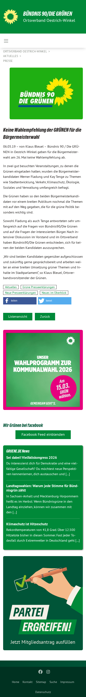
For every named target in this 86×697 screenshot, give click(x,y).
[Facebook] (40, 672)
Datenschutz (43, 692)
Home (15, 682)
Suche (53, 682)
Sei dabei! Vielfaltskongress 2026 (31, 457)
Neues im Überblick (54, 293)
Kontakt (28, 682)
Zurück (45, 316)
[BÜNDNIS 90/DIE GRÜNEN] (10, 16)
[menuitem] (15, 682)
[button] (20, 300)
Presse (8, 61)
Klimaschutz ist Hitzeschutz (27, 524)
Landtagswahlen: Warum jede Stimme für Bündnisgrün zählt (42, 488)
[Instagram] (48, 672)
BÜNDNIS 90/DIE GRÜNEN (47, 13)
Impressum (67, 682)
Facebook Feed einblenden (43, 434)
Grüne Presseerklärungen (39, 287)
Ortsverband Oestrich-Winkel (25, 51)
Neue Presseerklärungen (20, 293)
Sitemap (41, 682)
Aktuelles (11, 56)
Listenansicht (17, 316)
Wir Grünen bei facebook (23, 425)
